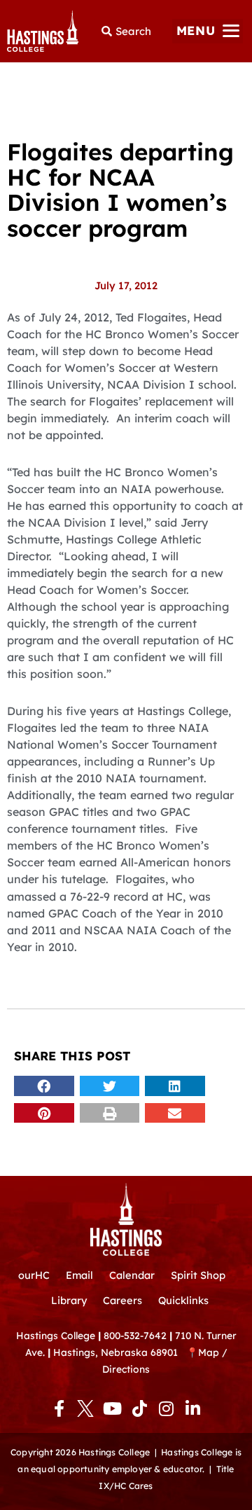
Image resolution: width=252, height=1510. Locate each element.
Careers (122, 1300)
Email (79, 1275)
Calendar (132, 1275)
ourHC (34, 1275)
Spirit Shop (198, 1275)
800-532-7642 (135, 1335)
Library (69, 1300)
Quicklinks (183, 1300)
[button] (207, 31)
